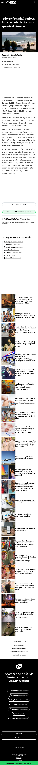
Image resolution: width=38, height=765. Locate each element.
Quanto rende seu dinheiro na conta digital (25, 529)
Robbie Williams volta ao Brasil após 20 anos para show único (24, 629)
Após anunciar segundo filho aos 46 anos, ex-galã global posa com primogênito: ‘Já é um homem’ (25, 443)
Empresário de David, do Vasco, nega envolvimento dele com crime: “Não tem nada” (24, 586)
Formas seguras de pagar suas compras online (24, 515)
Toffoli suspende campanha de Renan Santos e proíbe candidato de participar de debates (25, 372)
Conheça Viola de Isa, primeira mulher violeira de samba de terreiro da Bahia (25, 315)
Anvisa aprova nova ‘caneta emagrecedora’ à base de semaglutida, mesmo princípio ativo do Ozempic (25, 401)
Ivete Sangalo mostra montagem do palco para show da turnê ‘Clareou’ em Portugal (25, 472)
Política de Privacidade (19, 747)
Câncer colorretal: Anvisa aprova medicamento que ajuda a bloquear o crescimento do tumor (24, 429)
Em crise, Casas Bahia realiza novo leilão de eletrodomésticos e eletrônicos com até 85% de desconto (25, 358)
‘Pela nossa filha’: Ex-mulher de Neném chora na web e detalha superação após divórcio (25, 572)
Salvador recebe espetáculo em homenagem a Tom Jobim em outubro (25, 600)
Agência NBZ (19, 759)
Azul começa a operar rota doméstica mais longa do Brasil (24, 458)
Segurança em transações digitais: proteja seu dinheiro (25, 501)
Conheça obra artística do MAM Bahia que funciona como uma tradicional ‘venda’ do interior (24, 386)
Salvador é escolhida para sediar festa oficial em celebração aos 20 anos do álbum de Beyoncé (24, 543)
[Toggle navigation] (34, 2)
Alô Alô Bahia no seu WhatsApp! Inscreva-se (19, 763)
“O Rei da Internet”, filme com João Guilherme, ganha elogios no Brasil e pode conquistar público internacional (25, 301)
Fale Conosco (19, 738)
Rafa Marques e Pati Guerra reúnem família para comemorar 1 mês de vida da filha (25, 415)
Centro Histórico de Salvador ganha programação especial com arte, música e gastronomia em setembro (25, 329)
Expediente (19, 733)
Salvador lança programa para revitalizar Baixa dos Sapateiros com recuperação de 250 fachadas (25, 615)
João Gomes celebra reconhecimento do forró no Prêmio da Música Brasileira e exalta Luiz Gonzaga (25, 557)
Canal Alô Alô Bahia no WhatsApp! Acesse (19, 212)
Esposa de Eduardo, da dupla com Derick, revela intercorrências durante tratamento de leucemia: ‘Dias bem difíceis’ (25, 486)
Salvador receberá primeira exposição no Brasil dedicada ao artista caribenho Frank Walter (25, 343)
